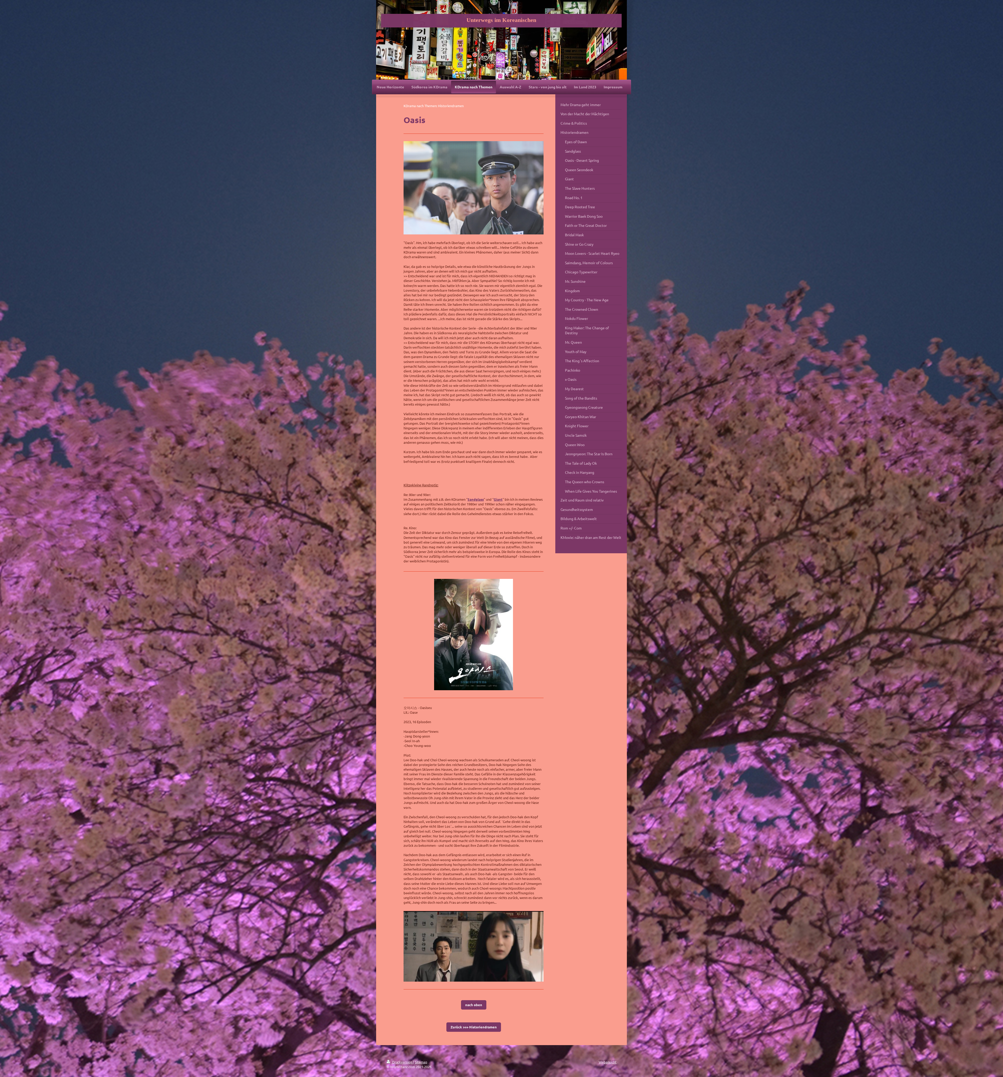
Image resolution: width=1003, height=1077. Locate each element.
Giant (498, 499)
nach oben (473, 1005)
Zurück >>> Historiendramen (474, 1027)
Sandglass (476, 499)
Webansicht (607, 1062)
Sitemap (421, 1062)
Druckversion (402, 1062)
